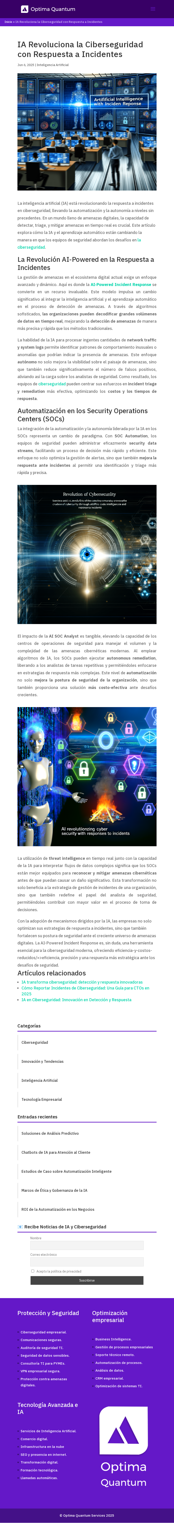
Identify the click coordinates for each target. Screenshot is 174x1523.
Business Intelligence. (113, 1339)
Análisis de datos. (109, 1370)
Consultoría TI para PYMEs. (43, 1363)
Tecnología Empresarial (42, 1099)
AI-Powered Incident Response (121, 284)
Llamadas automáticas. (39, 1478)
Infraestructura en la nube (42, 1446)
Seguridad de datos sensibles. (45, 1355)
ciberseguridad (52, 383)
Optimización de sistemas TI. (119, 1386)
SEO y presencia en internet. (44, 1454)
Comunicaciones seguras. (41, 1340)
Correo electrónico (43, 1255)
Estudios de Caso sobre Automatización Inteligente (67, 1171)
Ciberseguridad (35, 1042)
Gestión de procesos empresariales (124, 1347)
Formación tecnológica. (39, 1470)
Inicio (8, 22)
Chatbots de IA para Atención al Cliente (56, 1152)
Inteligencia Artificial (53, 65)
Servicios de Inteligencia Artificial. (48, 1431)
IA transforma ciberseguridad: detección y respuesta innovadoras (82, 982)
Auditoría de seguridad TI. (42, 1348)
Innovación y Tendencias (43, 1061)
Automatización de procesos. (119, 1363)
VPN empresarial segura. (40, 1371)
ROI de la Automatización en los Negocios (58, 1209)
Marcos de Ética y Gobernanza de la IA (54, 1190)
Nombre (35, 1238)
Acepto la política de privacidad (58, 1271)
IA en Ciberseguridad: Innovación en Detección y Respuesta (76, 999)
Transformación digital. (39, 1462)
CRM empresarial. (109, 1378)
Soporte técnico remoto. (115, 1355)
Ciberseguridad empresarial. (44, 1332)
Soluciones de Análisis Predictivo (50, 1133)
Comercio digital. (34, 1439)
